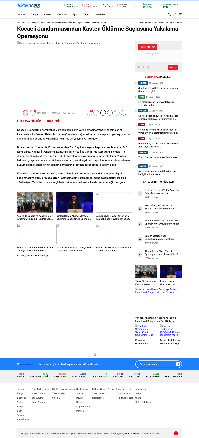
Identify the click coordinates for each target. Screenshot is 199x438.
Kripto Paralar (173, 375)
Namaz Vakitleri (39, 375)
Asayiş (33, 22)
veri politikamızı (134, 433)
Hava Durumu (79, 375)
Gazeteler (60, 375)
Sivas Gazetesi (123, 389)
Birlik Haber (22, 22)
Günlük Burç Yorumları (63, 389)
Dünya (34, 14)
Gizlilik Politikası (143, 402)
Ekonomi (62, 14)
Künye (138, 397)
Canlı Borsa (82, 389)
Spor (75, 14)
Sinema (56, 397)
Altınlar (80, 393)
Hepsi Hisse (98, 397)
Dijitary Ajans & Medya (103, 389)
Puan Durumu (100, 375)
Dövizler (80, 397)
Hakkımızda (140, 389)
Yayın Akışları (58, 393)
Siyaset (48, 14)
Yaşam (20, 415)
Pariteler (134, 375)
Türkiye (21, 14)
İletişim (138, 393)
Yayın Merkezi (99, 393)
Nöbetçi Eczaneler (41, 389)
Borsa (20, 375)
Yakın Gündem (123, 393)
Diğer (87, 14)
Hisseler (118, 375)
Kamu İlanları (23, 419)
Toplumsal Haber (124, 397)
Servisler (100, 14)
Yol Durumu (152, 375)
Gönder (172, 67)
